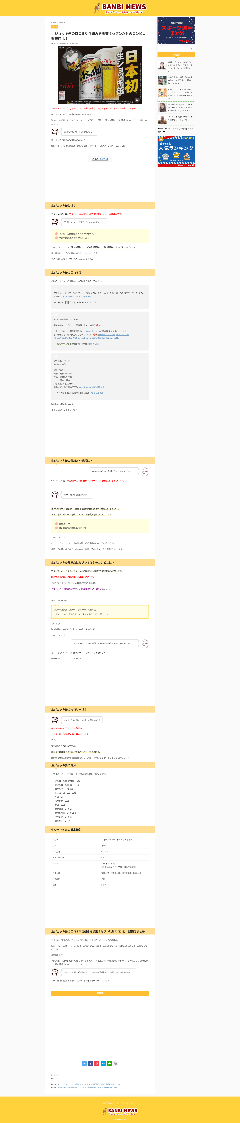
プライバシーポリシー (129, 1103)
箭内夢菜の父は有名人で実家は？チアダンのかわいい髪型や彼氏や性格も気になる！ (180, 107)
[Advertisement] (100, 182)
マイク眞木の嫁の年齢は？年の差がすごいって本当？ (180, 118)
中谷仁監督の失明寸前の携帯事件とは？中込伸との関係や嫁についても (180, 80)
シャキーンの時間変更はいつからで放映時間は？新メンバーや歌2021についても (92, 1087)
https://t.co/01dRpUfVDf (65, 338)
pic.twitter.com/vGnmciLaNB (105, 338)
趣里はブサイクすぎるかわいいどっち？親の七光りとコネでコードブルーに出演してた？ (180, 66)
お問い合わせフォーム (110, 1103)
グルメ (56, 1075)
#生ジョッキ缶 (122, 334)
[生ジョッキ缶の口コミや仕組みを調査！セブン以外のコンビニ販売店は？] (103, 1063)
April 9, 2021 (91, 302)
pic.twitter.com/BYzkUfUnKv (91, 387)
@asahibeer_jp (93, 331)
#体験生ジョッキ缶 (106, 334)
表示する (103, 159)
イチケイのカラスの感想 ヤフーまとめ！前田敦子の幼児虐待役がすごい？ (89, 1084)
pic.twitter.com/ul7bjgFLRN (78, 296)
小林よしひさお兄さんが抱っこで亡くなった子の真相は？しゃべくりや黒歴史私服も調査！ (180, 94)
